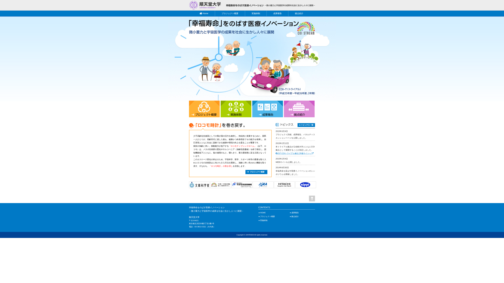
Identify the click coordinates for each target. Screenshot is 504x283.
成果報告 (277, 13)
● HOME (262, 213)
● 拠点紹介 (294, 216)
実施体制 (256, 13)
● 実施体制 (263, 220)
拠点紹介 (299, 13)
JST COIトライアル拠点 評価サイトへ (294, 153)
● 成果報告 (294, 213)
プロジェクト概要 (230, 13)
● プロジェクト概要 (267, 216)
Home (205, 13)
